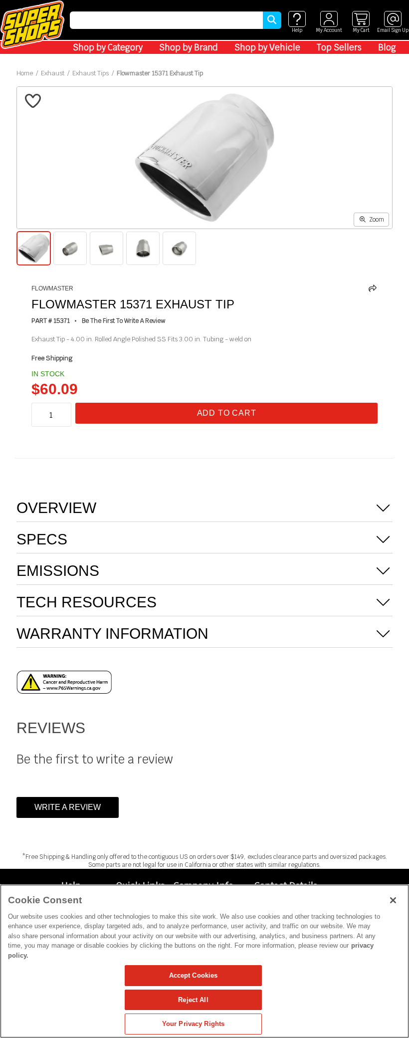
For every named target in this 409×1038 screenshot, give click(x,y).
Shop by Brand (188, 47)
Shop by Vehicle (267, 47)
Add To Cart (226, 413)
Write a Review (67, 807)
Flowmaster (52, 288)
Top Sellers (339, 47)
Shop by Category (108, 47)
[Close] (393, 900)
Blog (387, 47)
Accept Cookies (193, 975)
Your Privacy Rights (193, 1024)
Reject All (193, 1000)
